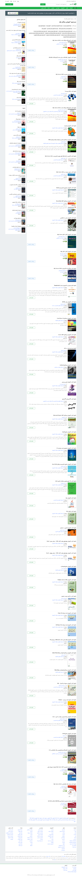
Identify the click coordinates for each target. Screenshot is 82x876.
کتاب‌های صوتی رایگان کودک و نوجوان (53, 35)
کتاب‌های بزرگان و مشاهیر (16, 68)
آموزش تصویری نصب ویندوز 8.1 (57, 453)
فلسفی (63, 842)
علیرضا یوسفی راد (63, 384)
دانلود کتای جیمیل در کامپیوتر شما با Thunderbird (65, 285)
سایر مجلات (20, 845)
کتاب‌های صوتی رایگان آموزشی (39, 35)
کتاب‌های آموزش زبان (17, 179)
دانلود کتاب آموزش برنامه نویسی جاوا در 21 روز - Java (64, 717)
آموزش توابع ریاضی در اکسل (58, 488)
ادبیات (71, 8)
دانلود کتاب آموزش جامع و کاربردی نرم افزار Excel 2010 (64, 464)
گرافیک (52, 842)
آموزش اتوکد (61, 516)
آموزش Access (45, 340)
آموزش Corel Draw (42, 323)
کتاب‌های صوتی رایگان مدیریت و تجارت (68, 35)
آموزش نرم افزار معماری (59, 370)
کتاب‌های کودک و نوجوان (17, 50)
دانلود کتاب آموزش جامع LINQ (69, 733)
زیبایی (31, 834)
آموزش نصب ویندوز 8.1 (37, 455)
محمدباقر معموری (63, 718)
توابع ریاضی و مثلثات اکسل (48, 488)
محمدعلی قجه (17, 220)
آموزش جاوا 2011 (60, 725)
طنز (75, 836)
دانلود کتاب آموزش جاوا (71, 498)
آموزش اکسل (54, 471)
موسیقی (31, 840)
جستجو (42, 4)
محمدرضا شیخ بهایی (62, 270)
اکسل (50, 471)
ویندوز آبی (51, 456)
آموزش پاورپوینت (62, 207)
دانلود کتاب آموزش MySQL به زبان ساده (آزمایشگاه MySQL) (62, 57)
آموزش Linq (61, 740)
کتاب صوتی (43, 8)
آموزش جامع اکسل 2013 (56, 491)
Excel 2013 (63, 489)
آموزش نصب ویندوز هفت (38, 355)
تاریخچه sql (48, 101)
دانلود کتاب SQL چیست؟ (70, 91)
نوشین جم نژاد (17, 152)
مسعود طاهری (63, 158)
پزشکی (64, 833)
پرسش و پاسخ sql (40, 404)
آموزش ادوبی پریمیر (51, 388)
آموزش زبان (74, 845)
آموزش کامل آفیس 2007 (60, 425)
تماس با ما (7, 1)
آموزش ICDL (61, 546)
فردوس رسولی (63, 350)
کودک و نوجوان (29, 839)
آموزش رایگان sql (32, 99)
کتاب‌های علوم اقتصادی (17, 25)
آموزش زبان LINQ (50, 740)
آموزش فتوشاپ (60, 659)
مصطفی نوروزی (63, 304)
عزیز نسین (18, 75)
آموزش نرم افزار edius (39, 148)
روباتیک (41, 839)
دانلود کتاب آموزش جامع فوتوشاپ (68, 566)
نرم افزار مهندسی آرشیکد (50, 370)
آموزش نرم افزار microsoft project (56, 423)
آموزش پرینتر (54, 705)
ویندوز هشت (54, 455)
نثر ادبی (75, 839)
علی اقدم (64, 735)
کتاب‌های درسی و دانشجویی (48, 111)
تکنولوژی (51, 101)
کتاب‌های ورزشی (16, 92)
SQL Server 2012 (43, 116)
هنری (31, 844)
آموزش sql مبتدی (61, 99)
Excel (56, 472)
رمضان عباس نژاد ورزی (62, 110)
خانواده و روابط (30, 833)
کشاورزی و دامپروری (61, 847)
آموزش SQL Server (56, 116)
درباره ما (74, 868)
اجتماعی (63, 839)
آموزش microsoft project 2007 (50, 422)
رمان (75, 831)
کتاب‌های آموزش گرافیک (47, 143)
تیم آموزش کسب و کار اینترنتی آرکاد (65, 28)
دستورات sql (53, 690)
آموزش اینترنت (60, 131)
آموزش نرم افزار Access (59, 340)
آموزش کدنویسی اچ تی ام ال (52, 310)
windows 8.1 (37, 456)
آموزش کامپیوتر (50, 131)
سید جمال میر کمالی (62, 685)
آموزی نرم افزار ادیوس (52, 146)
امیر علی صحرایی (63, 530)
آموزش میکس (34, 146)
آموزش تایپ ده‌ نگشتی (59, 223)
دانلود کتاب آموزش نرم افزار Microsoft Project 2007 (64, 415)
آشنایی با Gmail (34, 292)
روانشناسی (63, 837)
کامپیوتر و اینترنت (50, 844)
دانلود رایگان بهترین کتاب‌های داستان (15, 114)
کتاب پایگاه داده (36, 114)
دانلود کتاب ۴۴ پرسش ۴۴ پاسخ (69, 399)
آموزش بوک (48, 25)
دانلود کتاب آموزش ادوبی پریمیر (69, 382)
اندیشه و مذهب (62, 831)
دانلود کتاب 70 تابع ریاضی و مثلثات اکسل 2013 (65, 481)
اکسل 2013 (30, 489)
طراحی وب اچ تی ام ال (49, 311)
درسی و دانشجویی (62, 845)
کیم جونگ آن (17, 204)
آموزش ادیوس (33, 148)
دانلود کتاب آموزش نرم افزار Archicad (68, 365)
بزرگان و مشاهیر (29, 829)
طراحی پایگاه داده (41, 690)
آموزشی (11, 839)
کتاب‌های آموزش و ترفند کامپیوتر (70, 37)
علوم (67, 8)
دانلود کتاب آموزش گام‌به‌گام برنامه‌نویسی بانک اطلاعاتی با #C (62, 750)
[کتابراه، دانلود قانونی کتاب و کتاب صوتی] (65, 47)
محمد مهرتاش (63, 483)
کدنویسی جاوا (48, 723)
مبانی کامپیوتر (39, 546)
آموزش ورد (34, 546)
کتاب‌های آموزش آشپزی (59, 531)
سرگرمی (31, 836)
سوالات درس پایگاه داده (59, 404)
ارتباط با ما (74, 867)
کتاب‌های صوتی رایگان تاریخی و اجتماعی (36, 33)
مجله (49, 8)
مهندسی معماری (40, 833)
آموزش (65, 691)
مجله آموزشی (20, 839)
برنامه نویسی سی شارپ (60, 753)
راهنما (11, 1)
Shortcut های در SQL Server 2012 (43, 163)
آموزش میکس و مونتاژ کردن (49, 148)
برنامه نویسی (51, 834)
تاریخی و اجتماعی (10, 834)
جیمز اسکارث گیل (17, 120)
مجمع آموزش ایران (42, 25)
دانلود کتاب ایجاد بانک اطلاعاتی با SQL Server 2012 (64, 784)
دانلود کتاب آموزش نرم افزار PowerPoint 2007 (66, 201)
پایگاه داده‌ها (62, 691)
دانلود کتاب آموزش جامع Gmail (69, 432)
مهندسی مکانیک (40, 836)
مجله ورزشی (20, 837)
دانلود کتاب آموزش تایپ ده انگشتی (68, 218)
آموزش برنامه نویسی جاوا (59, 503)
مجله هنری (20, 844)
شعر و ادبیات (11, 829)
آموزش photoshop (52, 573)
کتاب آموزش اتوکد (55, 516)
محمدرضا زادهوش (17, 168)
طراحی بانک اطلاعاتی (47, 690)
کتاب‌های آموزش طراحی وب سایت (58, 305)
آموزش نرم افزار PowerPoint (58, 206)
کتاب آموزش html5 (44, 308)
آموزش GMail (50, 290)
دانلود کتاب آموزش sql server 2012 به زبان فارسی (52, 117)
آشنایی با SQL (64, 101)
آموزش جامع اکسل (60, 471)
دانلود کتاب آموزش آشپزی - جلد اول (68, 528)
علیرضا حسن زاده (17, 41)
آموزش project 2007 (41, 422)
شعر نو (75, 834)
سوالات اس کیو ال (47, 404)
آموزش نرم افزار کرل (63, 325)
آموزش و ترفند (51, 831)
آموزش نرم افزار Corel (49, 323)
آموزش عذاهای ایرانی (52, 534)
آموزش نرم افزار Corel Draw (58, 323)
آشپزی (31, 831)
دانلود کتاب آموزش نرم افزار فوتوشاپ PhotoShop (65, 670)
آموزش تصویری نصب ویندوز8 (46, 455)
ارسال (55, 859)
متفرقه (31, 845)
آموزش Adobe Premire (59, 388)
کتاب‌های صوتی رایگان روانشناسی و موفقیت (53, 33)
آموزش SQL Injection (34, 818)
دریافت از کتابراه (31, 50)
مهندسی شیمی (40, 837)
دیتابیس (35, 690)
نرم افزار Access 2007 (38, 340)
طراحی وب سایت (50, 840)
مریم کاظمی (64, 417)
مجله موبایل (20, 831)
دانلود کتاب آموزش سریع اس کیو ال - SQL (66, 683)
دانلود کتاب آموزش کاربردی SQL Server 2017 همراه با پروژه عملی (62, 767)
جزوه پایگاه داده (49, 116)
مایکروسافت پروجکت (59, 422)
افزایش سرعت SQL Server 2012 (41, 178)
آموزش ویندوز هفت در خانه (70, 348)
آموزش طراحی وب (64, 311)
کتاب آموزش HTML (59, 308)
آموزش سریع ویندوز (58, 356)
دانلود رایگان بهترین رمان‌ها (16, 83)
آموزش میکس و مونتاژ (58, 148)
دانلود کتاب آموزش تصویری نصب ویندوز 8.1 (66, 448)
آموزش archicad (43, 370)
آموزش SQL (62, 116)
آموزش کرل (32, 323)
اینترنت (52, 829)
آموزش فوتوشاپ (55, 675)
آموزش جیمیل (57, 292)
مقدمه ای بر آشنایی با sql (48, 98)
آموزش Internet (44, 131)
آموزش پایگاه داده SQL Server (45, 114)
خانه (75, 8)
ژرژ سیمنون (18, 136)
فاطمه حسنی (63, 568)
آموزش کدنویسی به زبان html (41, 310)
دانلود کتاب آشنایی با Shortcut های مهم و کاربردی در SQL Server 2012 (60, 156)
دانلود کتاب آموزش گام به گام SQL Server (66, 234)
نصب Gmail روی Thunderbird (58, 290)
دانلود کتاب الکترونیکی (32, 149)
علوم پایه (63, 848)
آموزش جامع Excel (63, 472)
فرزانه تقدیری (18, 144)
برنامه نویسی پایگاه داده (44, 691)
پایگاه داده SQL (36, 98)
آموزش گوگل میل (64, 292)
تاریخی (63, 834)
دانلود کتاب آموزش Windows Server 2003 (67, 580)
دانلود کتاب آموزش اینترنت (70, 126)
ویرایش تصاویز (60, 675)
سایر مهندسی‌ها (40, 840)
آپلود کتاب (9, 4)
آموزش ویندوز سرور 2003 (58, 585)
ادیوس (61, 149)
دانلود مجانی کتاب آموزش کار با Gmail (47, 293)
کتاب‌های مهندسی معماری (59, 367)
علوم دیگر (63, 850)
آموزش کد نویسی (38, 308)
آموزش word (30, 546)
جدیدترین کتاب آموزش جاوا (52, 725)
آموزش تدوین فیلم (35, 388)
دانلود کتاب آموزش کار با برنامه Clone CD (67, 613)
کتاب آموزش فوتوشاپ (59, 573)
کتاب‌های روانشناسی (17, 170)
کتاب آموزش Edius (59, 146)
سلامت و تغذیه (29, 837)
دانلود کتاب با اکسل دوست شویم (69, 596)
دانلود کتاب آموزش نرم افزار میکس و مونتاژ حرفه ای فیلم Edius (62, 139)
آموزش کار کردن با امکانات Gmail (41, 290)
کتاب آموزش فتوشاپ (53, 659)
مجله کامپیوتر (20, 829)
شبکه (52, 839)
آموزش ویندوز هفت (46, 355)
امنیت (52, 833)
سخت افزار (51, 837)
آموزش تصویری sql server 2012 (38, 117)
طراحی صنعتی (40, 829)
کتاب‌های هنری (18, 57)
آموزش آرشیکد (37, 370)
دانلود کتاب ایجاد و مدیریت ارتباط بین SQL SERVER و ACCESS (62, 801)
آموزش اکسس (61, 341)
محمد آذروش (18, 178)
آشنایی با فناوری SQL (57, 101)
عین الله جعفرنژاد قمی (62, 236)
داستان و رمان (10, 831)
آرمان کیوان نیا (17, 67)
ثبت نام (14, 1)
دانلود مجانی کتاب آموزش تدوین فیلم (53, 149)
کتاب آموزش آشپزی (59, 534)
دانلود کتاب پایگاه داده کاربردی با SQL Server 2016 (65, 268)
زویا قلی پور (18, 160)
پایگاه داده (62, 44)
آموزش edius (46, 146)
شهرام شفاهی (63, 141)
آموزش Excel (42, 489)
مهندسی (57, 8)
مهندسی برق (40, 834)
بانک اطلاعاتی (56, 740)
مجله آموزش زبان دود (67, 25)
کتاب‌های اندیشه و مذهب (17, 130)
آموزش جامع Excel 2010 (48, 472)
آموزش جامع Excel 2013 (49, 489)
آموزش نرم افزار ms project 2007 (44, 423)
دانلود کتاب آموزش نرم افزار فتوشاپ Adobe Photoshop (64, 653)
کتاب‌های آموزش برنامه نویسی (58, 95)
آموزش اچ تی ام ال (33, 310)
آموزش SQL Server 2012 (59, 163)
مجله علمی (20, 840)
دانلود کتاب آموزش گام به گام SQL (68, 251)
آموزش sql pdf (58, 119)
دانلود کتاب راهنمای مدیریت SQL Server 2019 (66, 74)
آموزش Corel (36, 323)
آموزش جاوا (61, 723)
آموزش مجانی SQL (54, 99)
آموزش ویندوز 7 (60, 355)
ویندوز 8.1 (42, 456)
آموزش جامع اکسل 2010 (45, 471)
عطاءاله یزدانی (63, 76)
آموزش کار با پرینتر (60, 705)
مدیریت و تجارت (10, 836)
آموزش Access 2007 (51, 340)
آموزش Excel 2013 (57, 489)
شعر (75, 833)
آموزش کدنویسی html (61, 310)
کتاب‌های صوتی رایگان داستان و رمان (15, 76)
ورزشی (31, 842)
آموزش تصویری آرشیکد (59, 371)
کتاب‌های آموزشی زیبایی (17, 91)
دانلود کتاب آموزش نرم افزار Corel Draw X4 (66, 318)
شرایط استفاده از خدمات (72, 871)
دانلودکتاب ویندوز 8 (60, 455)
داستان (75, 829)
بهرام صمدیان (63, 598)
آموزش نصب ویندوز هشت (58, 456)
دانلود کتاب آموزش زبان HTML (69, 302)
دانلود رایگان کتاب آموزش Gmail (45, 295)
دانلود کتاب (31, 103)
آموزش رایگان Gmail (51, 292)
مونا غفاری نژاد (63, 93)
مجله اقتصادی (20, 836)
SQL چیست (61, 98)
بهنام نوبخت (64, 769)
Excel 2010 (39, 472)
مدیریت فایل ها (50, 546)
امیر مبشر (18, 212)
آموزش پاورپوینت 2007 (54, 207)
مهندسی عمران (40, 831)
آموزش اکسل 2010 (37, 471)
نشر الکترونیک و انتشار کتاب (71, 1)
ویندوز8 (50, 453)
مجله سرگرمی (20, 834)
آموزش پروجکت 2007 (52, 425)
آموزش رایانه (55, 131)
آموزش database (31, 690)
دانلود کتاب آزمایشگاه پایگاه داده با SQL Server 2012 (64, 40)
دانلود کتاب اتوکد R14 (71, 511)
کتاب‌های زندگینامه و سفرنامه (16, 34)
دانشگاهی (58, 44)
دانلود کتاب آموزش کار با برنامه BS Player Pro (66, 625)
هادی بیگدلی (18, 128)
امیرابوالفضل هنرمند (17, 228)
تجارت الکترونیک (50, 836)
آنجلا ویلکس (18, 49)
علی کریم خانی (63, 803)
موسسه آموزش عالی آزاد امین (57, 25)
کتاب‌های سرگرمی (18, 230)
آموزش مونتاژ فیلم (40, 146)
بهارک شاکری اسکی (62, 42)
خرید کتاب (65, 870)
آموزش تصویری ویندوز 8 (36, 453)
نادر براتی (18, 112)
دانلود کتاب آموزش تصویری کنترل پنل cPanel (66, 188)
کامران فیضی (63, 786)
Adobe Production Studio (43, 388)
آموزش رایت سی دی (59, 618)
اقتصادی (63, 829)
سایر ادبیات (74, 847)
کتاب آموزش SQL (36, 116)
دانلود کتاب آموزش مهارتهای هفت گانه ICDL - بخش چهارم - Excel (61, 553)
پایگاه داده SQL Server (55, 114)
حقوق (64, 844)
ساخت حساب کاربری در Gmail (34, 295)
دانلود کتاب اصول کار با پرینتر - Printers (67, 700)
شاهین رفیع (64, 655)
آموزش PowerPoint (50, 206)
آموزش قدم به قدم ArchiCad (49, 371)
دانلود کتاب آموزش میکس (41, 149)
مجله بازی (20, 833)
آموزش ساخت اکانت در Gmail (42, 292)
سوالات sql (52, 404)
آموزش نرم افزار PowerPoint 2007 (40, 206)
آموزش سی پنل (55, 193)
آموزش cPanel (60, 193)
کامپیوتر (62, 8)
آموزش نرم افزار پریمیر (57, 390)
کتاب (67, 858)
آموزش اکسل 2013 (64, 491)
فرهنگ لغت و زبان (73, 844)
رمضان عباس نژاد (63, 253)
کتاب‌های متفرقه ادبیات (17, 197)
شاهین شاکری (63, 466)
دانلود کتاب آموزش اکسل (38, 488)
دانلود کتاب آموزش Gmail (36, 293)
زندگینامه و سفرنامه (73, 840)
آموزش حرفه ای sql (38, 99)
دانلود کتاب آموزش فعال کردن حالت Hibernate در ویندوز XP (63, 640)
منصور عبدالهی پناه (17, 24)
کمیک (75, 837)
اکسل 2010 (32, 471)
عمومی (52, 8)
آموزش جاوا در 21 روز (55, 723)
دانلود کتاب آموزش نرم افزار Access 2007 (67, 335)
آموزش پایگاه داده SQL (46, 99)
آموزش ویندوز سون (53, 355)
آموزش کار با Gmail (32, 290)
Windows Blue (46, 456)
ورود (18, 1)
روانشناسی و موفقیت (9, 833)
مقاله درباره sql (55, 98)
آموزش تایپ (52, 223)
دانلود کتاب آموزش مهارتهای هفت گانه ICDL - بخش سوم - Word (61, 541)
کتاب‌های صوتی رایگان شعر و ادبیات (40, 31)
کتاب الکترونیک (64, 867)
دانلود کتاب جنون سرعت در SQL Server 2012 (66, 172)
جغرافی (63, 836)
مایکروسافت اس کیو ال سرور (54, 691)
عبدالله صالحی (17, 33)
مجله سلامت (20, 842)
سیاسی (63, 840)
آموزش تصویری (60, 630)
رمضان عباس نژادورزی (62, 59)
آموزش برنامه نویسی (50, 503)
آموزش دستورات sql (59, 690)
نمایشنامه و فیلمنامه (72, 842)
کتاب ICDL (56, 546)
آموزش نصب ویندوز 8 (45, 453)
